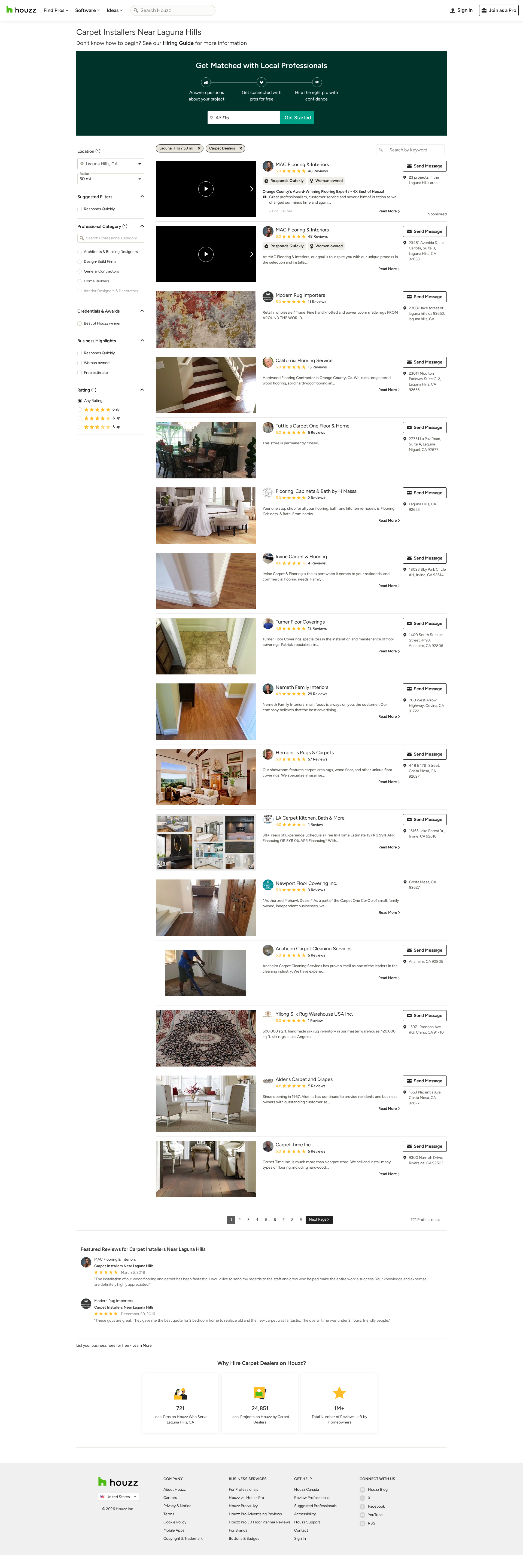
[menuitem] (56, 10)
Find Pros (54, 10)
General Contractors (101, 271)
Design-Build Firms (100, 261)
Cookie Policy (174, 1522)
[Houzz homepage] (21, 9)
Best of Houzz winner (102, 323)
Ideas (112, 10)
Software (85, 10)
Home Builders (97, 281)
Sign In (300, 1538)
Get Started (298, 118)
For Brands (238, 1530)
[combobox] (172, 10)
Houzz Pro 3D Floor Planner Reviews (260, 1522)
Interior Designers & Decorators (111, 291)
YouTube (375, 1515)
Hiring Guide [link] (178, 43)
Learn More (142, 1345)
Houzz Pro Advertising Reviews (255, 1514)
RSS (371, 1523)
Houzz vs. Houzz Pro (246, 1497)
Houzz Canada (306, 1489)
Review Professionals (312, 1497)
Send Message (428, 166)
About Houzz (174, 1489)
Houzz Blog (378, 1489)
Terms (168, 1514)
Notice (185, 1506)
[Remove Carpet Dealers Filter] (240, 148)
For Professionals (243, 1489)
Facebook (376, 1506)
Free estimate (96, 372)
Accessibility (305, 1514)
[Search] (135, 10)
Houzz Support (307, 1522)
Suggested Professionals (315, 1506)
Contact (301, 1530)
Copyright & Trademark (183, 1538)
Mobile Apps (173, 1530)
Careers (170, 1497)
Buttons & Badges (244, 1538)
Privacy (169, 1506)
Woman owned (97, 363)
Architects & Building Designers (111, 251)
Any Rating (93, 400)
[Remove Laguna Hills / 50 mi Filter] (199, 148)
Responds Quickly (99, 209)
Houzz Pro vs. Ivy (243, 1506)
